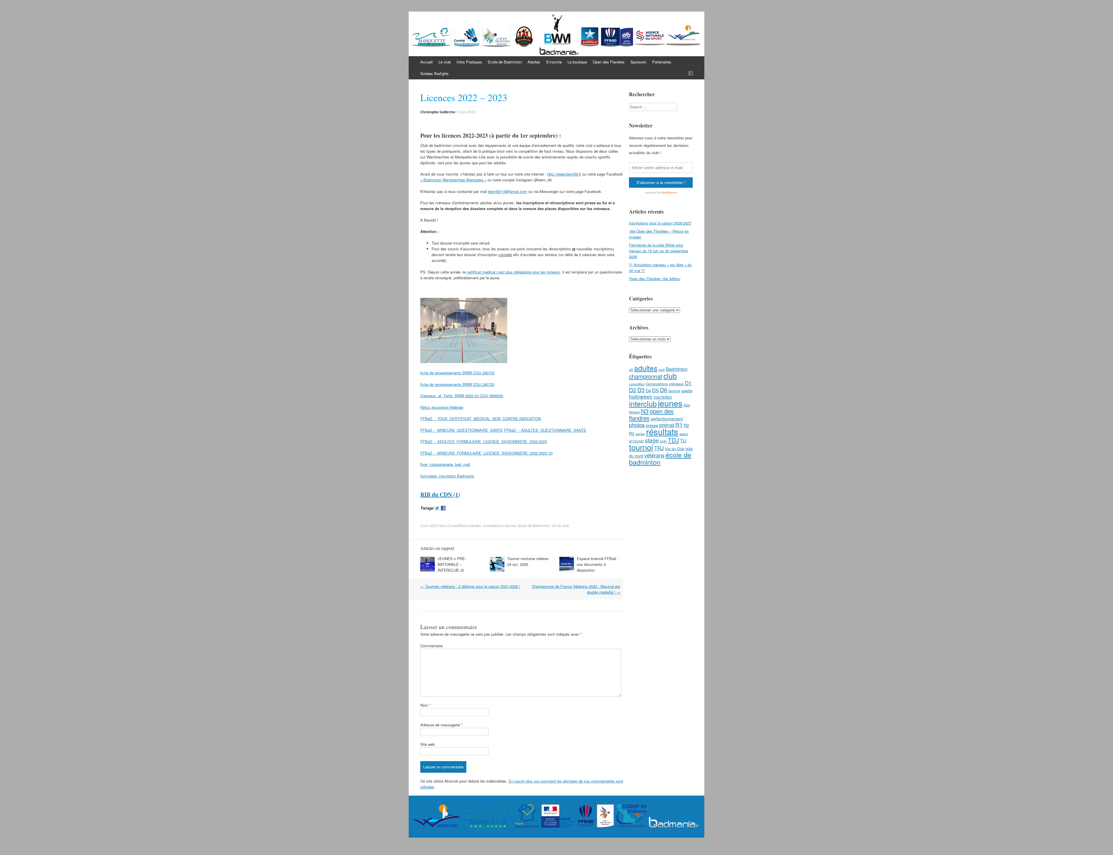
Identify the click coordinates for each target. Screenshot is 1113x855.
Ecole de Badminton (505, 62)
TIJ (683, 440)
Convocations (657, 384)
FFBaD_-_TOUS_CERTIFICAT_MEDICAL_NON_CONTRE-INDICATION (480, 418)
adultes (645, 368)
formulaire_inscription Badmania (447, 476)
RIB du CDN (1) (440, 494)
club (670, 375)
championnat (645, 376)
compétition (637, 384)
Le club (445, 62)
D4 (648, 390)
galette (686, 390)
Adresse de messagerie (441, 725)
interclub (643, 403)
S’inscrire (554, 62)
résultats (662, 431)
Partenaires (661, 62)
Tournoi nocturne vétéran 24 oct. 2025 (528, 561)
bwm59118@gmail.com (507, 191)
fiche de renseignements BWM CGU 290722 (457, 372)
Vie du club (560, 525)
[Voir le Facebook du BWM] (691, 73)
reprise (640, 434)
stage (652, 440)
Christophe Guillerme (437, 111)
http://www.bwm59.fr (564, 174)
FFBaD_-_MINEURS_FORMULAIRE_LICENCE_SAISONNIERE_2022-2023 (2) (486, 453)
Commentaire (431, 645)
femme (674, 390)
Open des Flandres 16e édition (654, 278)
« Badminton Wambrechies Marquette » (453, 180)
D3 (641, 390)
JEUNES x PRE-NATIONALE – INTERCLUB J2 (452, 564)
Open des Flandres (609, 62)
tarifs (663, 441)
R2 (686, 425)
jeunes (670, 403)
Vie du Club (674, 448)
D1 (688, 383)
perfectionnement (667, 418)
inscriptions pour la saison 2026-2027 (660, 223)
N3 (645, 410)
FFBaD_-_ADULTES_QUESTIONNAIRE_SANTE (545, 430)
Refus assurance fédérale (441, 407)
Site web (427, 744)
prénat (666, 425)
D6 (663, 390)
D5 (655, 390)
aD (631, 369)
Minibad (634, 412)
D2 (632, 390)
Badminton (677, 369)
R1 (679, 425)
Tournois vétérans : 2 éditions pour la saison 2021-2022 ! (470, 586)
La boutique (577, 62)
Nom (425, 705)
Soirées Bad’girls (434, 73)
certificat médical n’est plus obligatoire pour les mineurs (513, 272)
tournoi (641, 447)
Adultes (534, 62)
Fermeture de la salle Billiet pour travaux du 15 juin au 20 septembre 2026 (658, 250)
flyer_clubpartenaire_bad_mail (445, 464)
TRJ (659, 448)
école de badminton (660, 458)
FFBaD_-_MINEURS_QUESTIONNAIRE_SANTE (461, 430)
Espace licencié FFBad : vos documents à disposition (597, 564)
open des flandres (651, 414)
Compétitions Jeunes (499, 525)
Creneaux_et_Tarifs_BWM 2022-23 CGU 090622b (461, 395)
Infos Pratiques (469, 62)
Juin (686, 405)
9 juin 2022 (467, 111)
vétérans (654, 455)
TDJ (673, 439)
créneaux (676, 384)
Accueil (426, 62)
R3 (631, 433)
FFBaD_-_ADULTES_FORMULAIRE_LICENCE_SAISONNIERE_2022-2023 (483, 441)
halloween (640, 396)
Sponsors (638, 62)
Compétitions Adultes (464, 525)
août (662, 369)
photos (637, 425)
